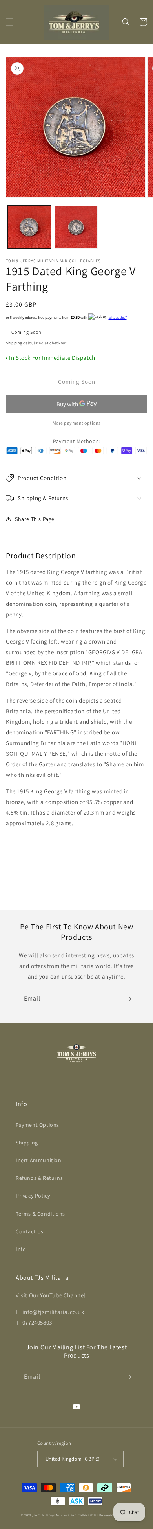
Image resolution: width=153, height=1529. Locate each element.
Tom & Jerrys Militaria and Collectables (66, 1515)
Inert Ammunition (39, 1160)
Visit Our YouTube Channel (51, 1295)
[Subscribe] (128, 999)
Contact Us (30, 1231)
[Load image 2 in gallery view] (76, 227)
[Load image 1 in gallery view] (29, 227)
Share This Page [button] (35, 519)
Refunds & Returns (39, 1177)
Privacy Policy (33, 1195)
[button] (9, 22)
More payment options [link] (77, 423)
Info (21, 1249)
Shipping (14, 343)
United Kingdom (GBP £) (73, 1458)
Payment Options (37, 1124)
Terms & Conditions (40, 1213)
